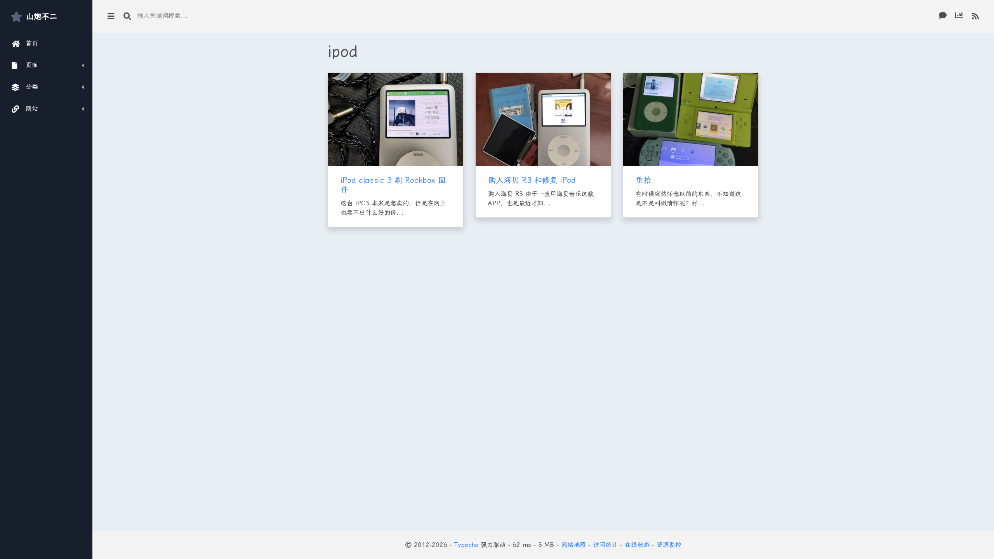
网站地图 (573, 545)
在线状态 (637, 545)
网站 (32, 108)
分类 (32, 86)
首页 (32, 43)
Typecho (466, 545)
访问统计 (605, 545)
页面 (32, 65)
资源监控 (669, 545)
